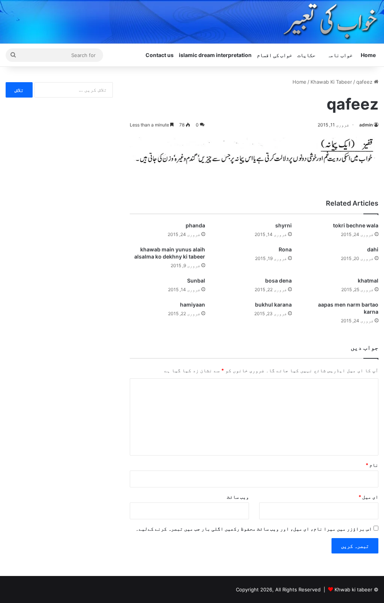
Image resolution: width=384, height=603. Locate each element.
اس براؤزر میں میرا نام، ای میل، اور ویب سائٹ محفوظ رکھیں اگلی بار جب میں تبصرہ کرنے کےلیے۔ (254, 529)
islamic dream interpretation (215, 55)
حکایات (306, 55)
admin (366, 125)
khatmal (368, 280)
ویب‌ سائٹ (238, 497)
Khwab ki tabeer (353, 589)
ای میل (368, 497)
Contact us (160, 55)
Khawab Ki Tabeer (331, 82)
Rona (285, 249)
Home (368, 55)
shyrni (283, 225)
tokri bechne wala (355, 225)
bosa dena (278, 280)
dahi (372, 249)
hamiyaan (192, 304)
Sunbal (196, 280)
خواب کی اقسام (274, 55)
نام (372, 465)
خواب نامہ (339, 55)
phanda (195, 225)
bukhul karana (273, 304)
